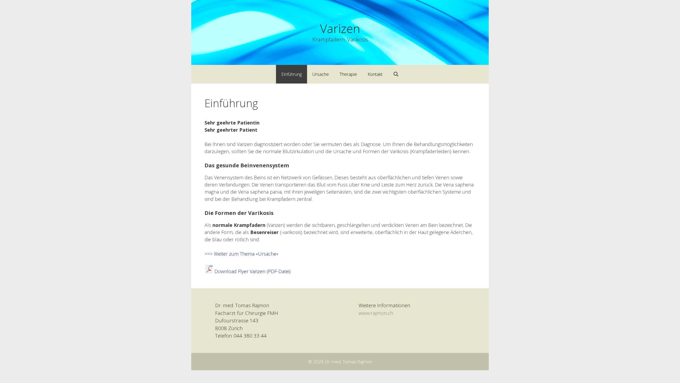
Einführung (291, 74)
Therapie (348, 74)
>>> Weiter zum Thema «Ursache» (241, 254)
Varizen (340, 28)
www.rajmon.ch (376, 313)
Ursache (320, 74)
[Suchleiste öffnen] (396, 74)
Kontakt (375, 74)
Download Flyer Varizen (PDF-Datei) (252, 271)
